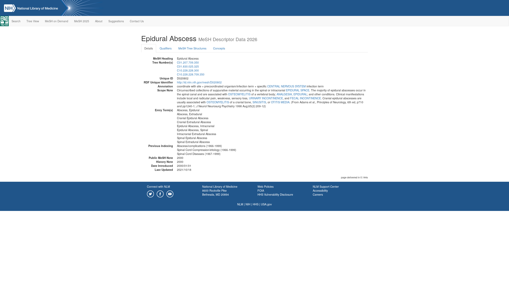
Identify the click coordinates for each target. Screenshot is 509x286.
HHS (255, 204)
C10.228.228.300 (188, 70)
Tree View (32, 21)
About (98, 21)
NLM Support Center (326, 186)
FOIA (260, 190)
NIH (248, 204)
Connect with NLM (158, 186)
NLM (240, 204)
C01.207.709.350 (188, 62)
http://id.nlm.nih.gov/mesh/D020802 (199, 82)
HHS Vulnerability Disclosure (275, 194)
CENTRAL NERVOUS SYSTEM (286, 86)
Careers (318, 194)
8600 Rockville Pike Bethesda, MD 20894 (215, 192)
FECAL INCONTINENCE (305, 98)
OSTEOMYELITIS (239, 94)
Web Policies (265, 186)
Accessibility (320, 190)
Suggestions (116, 21)
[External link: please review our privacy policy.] (150, 193)
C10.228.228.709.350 (190, 74)
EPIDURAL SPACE (297, 90)
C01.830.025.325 (188, 66)
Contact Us (137, 21)
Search (16, 21)
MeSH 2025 (81, 21)
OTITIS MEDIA (280, 102)
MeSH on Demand (56, 21)
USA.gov (266, 204)
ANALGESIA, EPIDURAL (292, 94)
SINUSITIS (259, 102)
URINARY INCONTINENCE (266, 98)
